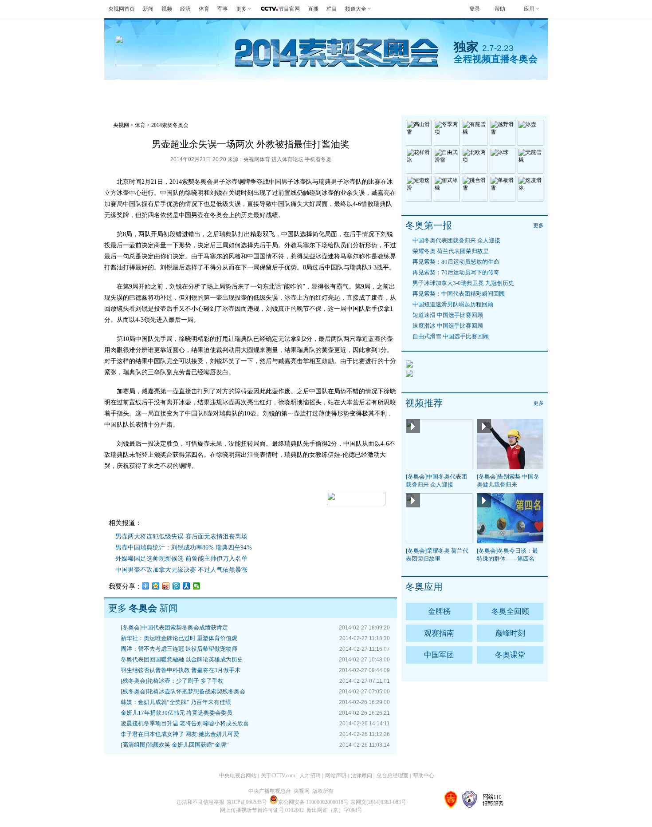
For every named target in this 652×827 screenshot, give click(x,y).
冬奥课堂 (510, 655)
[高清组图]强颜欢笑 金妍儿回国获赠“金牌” (175, 744)
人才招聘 (310, 775)
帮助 (500, 9)
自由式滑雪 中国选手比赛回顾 (450, 336)
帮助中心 (423, 775)
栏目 (331, 9)
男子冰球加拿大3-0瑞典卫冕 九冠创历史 (463, 283)
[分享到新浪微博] (166, 586)
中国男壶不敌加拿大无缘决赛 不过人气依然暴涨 (181, 569)
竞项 (393, 90)
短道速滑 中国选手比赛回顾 (447, 315)
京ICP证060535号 (247, 802)
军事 (222, 9)
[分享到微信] (196, 586)
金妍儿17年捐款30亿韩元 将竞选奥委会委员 (176, 712)
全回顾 (214, 90)
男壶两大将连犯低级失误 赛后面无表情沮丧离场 (181, 536)
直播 (313, 9)
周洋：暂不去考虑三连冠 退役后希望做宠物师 (179, 648)
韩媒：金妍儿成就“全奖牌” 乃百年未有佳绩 (176, 702)
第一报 (258, 90)
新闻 (148, 9)
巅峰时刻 (510, 633)
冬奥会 (126, 90)
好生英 (301, 90)
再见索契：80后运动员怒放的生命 (455, 261)
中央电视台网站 (237, 775)
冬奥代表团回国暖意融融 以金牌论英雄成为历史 (182, 659)
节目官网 (289, 9)
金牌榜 (170, 90)
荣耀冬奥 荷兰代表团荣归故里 (450, 251)
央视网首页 (121, 9)
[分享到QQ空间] (156, 586)
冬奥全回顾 (510, 611)
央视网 (121, 125)
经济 (185, 9)
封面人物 (438, 90)
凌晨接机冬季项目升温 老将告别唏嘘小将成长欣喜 (185, 723)
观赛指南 (350, 90)
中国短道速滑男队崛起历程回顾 (452, 304)
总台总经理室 (392, 775)
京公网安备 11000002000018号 (313, 802)
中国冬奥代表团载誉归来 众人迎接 (456, 240)
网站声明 (335, 775)
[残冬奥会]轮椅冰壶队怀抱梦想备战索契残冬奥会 (183, 691)
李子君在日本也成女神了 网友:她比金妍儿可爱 (180, 734)
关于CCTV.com (278, 775)
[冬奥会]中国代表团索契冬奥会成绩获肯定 (174, 627)
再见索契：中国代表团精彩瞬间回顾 (458, 293)
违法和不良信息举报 (200, 802)
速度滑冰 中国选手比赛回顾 (447, 325)
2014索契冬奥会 (170, 125)
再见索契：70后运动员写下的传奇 (455, 272)
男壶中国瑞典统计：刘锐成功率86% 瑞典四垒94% (183, 547)
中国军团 (439, 655)
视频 (166, 9)
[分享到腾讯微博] (176, 586)
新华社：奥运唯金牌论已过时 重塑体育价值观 (179, 638)
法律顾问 (361, 775)
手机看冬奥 (494, 90)
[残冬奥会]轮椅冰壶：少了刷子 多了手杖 (172, 680)
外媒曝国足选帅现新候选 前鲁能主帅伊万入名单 (181, 558)
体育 (204, 9)
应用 (529, 9)
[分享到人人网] (186, 586)
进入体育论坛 (287, 159)
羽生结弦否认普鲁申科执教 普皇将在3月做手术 (180, 670)
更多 (538, 225)
